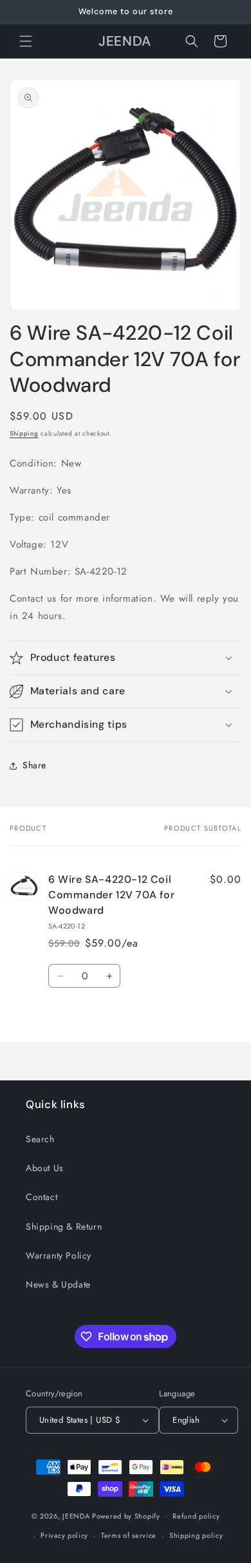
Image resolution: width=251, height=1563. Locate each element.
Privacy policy (64, 1535)
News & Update (58, 1284)
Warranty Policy (58, 1255)
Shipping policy (196, 1535)
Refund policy (195, 1516)
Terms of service (128, 1535)
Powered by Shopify (126, 1515)
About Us (45, 1167)
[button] (26, 41)
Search (40, 1139)
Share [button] (34, 765)
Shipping (24, 433)
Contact (41, 1196)
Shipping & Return (64, 1226)
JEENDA (75, 1515)
